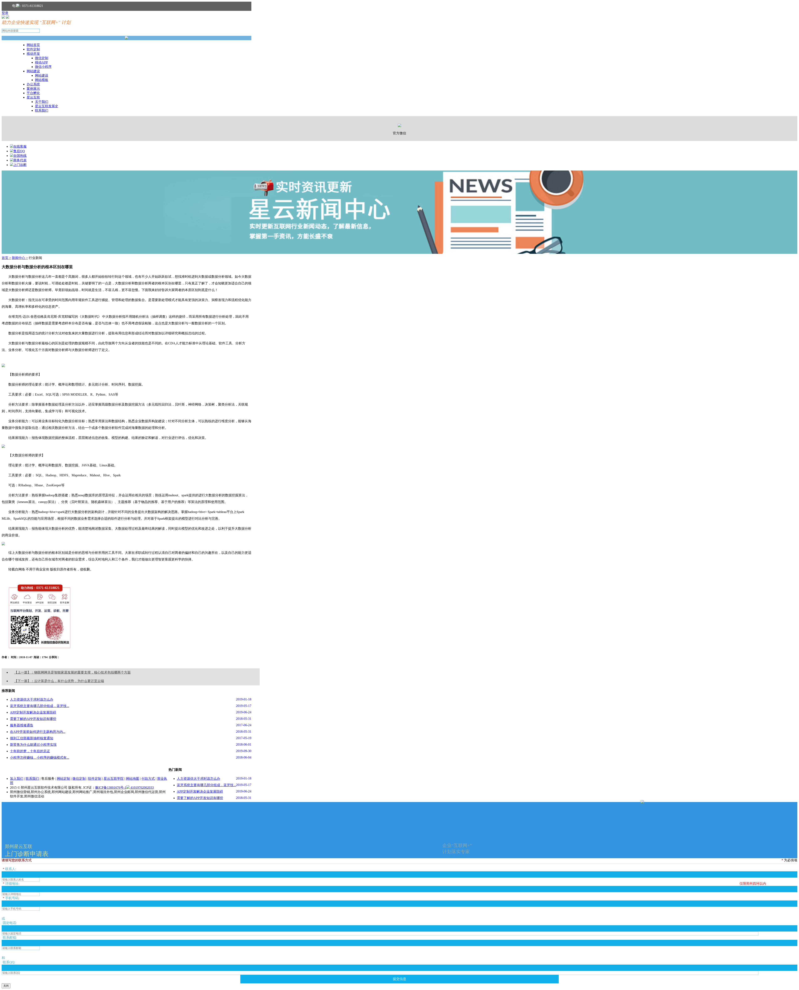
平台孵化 (33, 93)
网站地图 (132, 778)
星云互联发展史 (46, 106)
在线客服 (20, 146)
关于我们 (41, 101)
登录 (5, 13)
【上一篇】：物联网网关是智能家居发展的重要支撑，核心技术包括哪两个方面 (72, 672)
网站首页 (33, 45)
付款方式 (148, 778)
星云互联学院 (114, 778)
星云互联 (33, 97)
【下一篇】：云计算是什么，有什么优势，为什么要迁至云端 (59, 681)
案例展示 (33, 88)
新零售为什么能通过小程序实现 (33, 744)
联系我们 (41, 110)
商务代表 (20, 160)
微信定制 (41, 58)
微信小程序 (43, 66)
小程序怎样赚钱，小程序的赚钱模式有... (39, 757)
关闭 (6, 985)
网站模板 (41, 80)
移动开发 (33, 53)
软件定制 (33, 49)
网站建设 (33, 71)
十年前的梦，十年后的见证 (30, 751)
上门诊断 (20, 165)
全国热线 (20, 155)
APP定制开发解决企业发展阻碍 (33, 712)
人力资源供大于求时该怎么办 (31, 699)
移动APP (41, 62)
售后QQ (19, 151)
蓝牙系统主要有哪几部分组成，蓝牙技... (39, 706)
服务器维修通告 (21, 725)
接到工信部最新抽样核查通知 (31, 738)
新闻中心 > (20, 258)
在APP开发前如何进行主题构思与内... (37, 731)
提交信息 (399, 979)
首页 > (6, 258)
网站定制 (63, 778)
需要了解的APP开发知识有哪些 (33, 719)
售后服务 (48, 778)
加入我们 (16, 778)
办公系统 (33, 84)
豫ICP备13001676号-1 (110, 787)
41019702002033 (142, 787)
